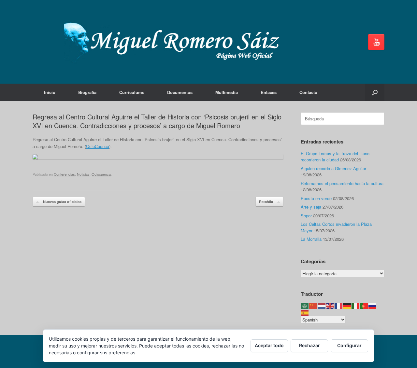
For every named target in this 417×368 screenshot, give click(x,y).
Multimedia (226, 92)
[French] (339, 306)
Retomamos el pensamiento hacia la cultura (342, 183)
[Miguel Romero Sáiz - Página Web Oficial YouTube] (376, 42)
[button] (374, 92)
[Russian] (372, 306)
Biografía (87, 92)
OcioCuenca (97, 146)
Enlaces (269, 92)
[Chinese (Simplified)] (313, 306)
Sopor (306, 215)
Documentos (180, 92)
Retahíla (269, 201)
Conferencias (64, 174)
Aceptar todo (269, 345)
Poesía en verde (316, 198)
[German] (347, 306)
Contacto (308, 92)
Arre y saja (311, 207)
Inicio (49, 92)
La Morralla (311, 239)
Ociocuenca (101, 174)
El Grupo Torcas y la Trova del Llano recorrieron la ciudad (335, 156)
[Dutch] (322, 306)
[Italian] (356, 306)
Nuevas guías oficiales (58, 201)
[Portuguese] (364, 306)
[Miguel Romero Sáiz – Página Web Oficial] (175, 42)
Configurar (349, 345)
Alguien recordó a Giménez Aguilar (333, 168)
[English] (330, 306)
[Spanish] (305, 312)
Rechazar (309, 345)
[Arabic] (305, 306)
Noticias (83, 174)
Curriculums (131, 92)
